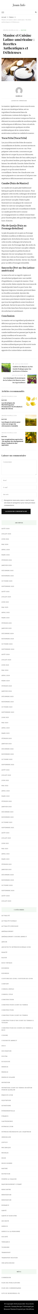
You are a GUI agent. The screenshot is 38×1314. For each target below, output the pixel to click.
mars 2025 (6, 618)
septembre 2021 (8, 827)
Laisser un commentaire (19, 100)
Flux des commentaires (11, 1288)
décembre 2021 (7, 812)
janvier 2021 (7, 869)
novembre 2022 (8, 754)
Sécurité (5, 1221)
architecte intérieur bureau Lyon (16, 947)
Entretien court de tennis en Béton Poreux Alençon (17, 1089)
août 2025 (6, 591)
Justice (5, 1142)
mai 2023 (5, 722)
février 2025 (7, 623)
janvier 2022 (7, 806)
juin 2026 (5, 539)
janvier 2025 (7, 628)
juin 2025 (5, 602)
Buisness (5, 968)
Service (5, 1226)
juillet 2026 (6, 534)
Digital (5, 1056)
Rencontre (6, 1189)
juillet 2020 (6, 901)
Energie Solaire (8, 1077)
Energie (5, 1067)
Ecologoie (6, 1061)
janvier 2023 (7, 744)
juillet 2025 (6, 597)
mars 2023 (6, 733)
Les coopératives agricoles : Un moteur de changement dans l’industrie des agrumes (12, 442)
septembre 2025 (8, 586)
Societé (5, 1237)
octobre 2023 (7, 707)
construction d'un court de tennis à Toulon (18, 1021)
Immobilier (6, 1137)
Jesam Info (19, 5)
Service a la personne (11, 1231)
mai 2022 (5, 785)
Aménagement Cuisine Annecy (14, 936)
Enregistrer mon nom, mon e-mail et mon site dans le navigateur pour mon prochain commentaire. (19, 502)
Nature (23, 30)
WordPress (30, 1309)
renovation (6, 1200)
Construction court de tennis (15, 1015)
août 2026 (6, 528)
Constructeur (8, 999)
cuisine (5, 1035)
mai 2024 (5, 670)
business (5, 973)
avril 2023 (6, 728)
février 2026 (7, 560)
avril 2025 (6, 612)
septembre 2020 (8, 890)
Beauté (4, 952)
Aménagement (7, 931)
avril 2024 (6, 675)
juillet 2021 (6, 838)
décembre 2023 (8, 696)
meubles (5, 1153)
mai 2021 (5, 848)
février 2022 (7, 801)
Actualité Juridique (10, 926)
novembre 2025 (8, 576)
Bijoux (4, 957)
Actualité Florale (9, 921)
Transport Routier (10, 1258)
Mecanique (6, 1147)
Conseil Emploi (8, 989)
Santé (4, 1210)
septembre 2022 (8, 764)
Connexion (6, 1277)
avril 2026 (6, 549)
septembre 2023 (8, 712)
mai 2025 (5, 607)
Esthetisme (6, 1105)
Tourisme (5, 1247)
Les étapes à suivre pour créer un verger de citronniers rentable (11, 424)
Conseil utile (7, 994)
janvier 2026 (7, 565)
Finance (5, 1116)
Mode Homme (7, 1163)
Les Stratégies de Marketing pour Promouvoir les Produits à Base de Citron (12, 406)
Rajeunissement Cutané (12, 1184)
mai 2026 (5, 544)
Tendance (6, 1242)
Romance (5, 1205)
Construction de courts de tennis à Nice (17, 1029)
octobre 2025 (7, 581)
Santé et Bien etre (9, 1216)
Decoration (6, 1051)
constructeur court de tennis (15, 1005)
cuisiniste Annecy (9, 1040)
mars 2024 (6, 681)
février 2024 (7, 686)
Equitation (6, 1100)
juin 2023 (5, 717)
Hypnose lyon (7, 1126)
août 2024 (6, 654)
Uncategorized (8, 1263)
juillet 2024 (6, 660)
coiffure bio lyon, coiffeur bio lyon (17, 978)
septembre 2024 (8, 649)
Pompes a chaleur (9, 1179)
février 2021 (7, 864)
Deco (4, 1046)
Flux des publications (11, 1283)
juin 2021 (5, 843)
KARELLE (19, 96)
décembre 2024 (8, 633)
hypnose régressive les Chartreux (16, 1132)
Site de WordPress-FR (11, 1293)
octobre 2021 (7, 822)
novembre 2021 (8, 817)
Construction (8, 1010)
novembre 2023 (8, 702)
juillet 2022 (6, 775)
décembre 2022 (8, 749)
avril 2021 (6, 854)
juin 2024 (5, 665)
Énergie (5, 1072)
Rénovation (6, 1195)
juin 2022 (5, 780)
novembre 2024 (8, 639)
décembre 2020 (8, 875)
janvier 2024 (7, 691)
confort (5, 984)
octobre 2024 (7, 644)
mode (4, 1158)
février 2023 (7, 738)
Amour (4, 942)
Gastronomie (7, 1121)
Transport (6, 1252)
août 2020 (6, 896)
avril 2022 (6, 791)
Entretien (6, 1082)
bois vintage (7, 963)
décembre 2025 (8, 570)
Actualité (6, 915)
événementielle (8, 1111)
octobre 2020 (7, 885)
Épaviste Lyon (7, 1095)
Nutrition (6, 1174)
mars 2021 (6, 859)
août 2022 (6, 770)
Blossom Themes (10, 1309)
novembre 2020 (8, 880)
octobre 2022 (7, 759)
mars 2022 (6, 796)
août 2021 (5, 833)
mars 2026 (6, 555)
